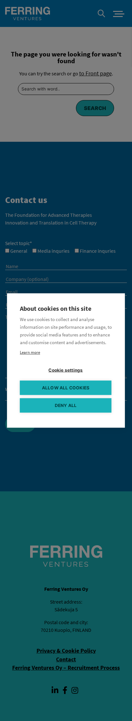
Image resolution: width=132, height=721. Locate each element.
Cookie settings (65, 370)
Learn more (30, 352)
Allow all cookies (65, 387)
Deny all (66, 405)
